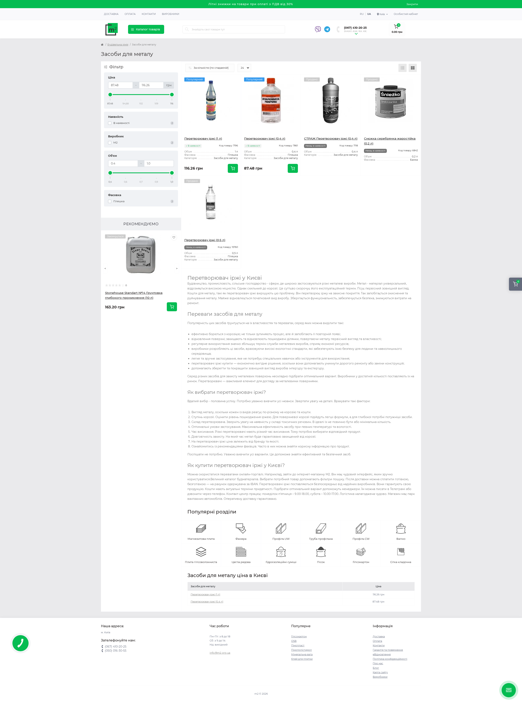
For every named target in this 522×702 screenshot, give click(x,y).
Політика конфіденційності (390, 658)
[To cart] (172, 306)
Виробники (170, 13)
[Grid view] (413, 68)
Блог (376, 667)
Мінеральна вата (302, 654)
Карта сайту (380, 672)
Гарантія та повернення (388, 649)
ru (362, 13)
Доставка (111, 13)
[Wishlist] (174, 237)
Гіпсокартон (299, 636)
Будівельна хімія (117, 44)
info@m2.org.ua (220, 652)
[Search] (186, 29)
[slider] (110, 94)
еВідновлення (382, 654)
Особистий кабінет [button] (406, 13)
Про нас (378, 663)
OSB (293, 640)
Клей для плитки (302, 658)
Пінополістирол (301, 649)
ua (369, 13)
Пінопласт (297, 645)
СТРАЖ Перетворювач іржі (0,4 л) (330, 138)
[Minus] (253, 182)
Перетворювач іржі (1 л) (203, 138)
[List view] (402, 68)
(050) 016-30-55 (355, 32)
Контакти (149, 13)
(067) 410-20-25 (355, 28)
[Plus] (289, 182)
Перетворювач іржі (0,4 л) (264, 138)
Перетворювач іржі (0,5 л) (204, 240)
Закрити (412, 4)
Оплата (130, 13)
